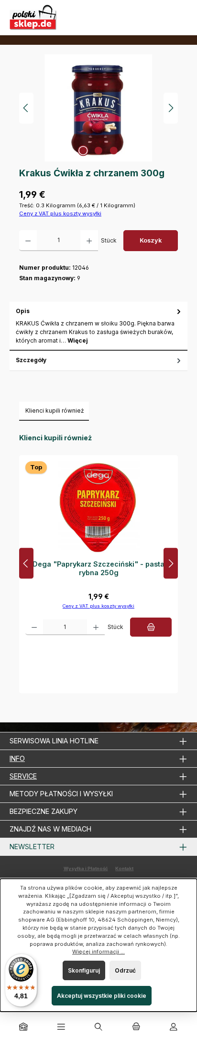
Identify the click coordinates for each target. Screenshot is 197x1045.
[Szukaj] (98, 1027)
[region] (98, 108)
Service (23, 776)
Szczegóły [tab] (31, 360)
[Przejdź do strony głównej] (33, 17)
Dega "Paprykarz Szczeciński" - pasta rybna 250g (98, 568)
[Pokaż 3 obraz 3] (114, 150)
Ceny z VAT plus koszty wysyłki (60, 213)
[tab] (98, 326)
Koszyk (151, 240)
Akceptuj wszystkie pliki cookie (101, 995)
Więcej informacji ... (98, 951)
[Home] (23, 1027)
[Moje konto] (173, 1027)
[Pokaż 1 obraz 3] (83, 150)
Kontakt (124, 868)
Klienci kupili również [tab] (54, 410)
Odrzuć (125, 970)
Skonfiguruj (84, 970)
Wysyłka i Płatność (86, 868)
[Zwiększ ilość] (89, 240)
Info (17, 758)
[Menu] (61, 1027)
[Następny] (171, 107)
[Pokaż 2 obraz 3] (98, 150)
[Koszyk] (136, 1027)
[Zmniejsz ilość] (28, 240)
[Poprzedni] (26, 107)
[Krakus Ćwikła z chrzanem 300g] (98, 108)
